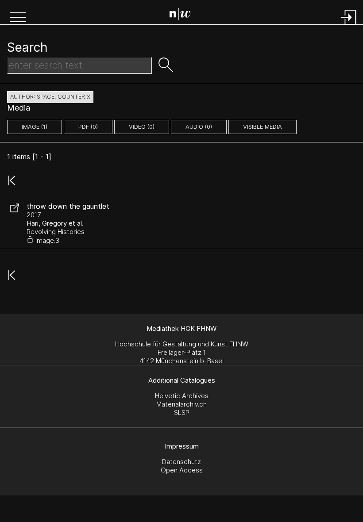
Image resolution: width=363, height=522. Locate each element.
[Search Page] (183, 15)
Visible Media (262, 126)
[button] (17, 18)
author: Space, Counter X (50, 96)
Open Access (182, 470)
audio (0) (198, 126)
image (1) (34, 126)
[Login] (348, 25)
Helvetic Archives (182, 396)
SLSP (181, 412)
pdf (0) (88, 126)
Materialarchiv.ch (181, 404)
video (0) (141, 126)
